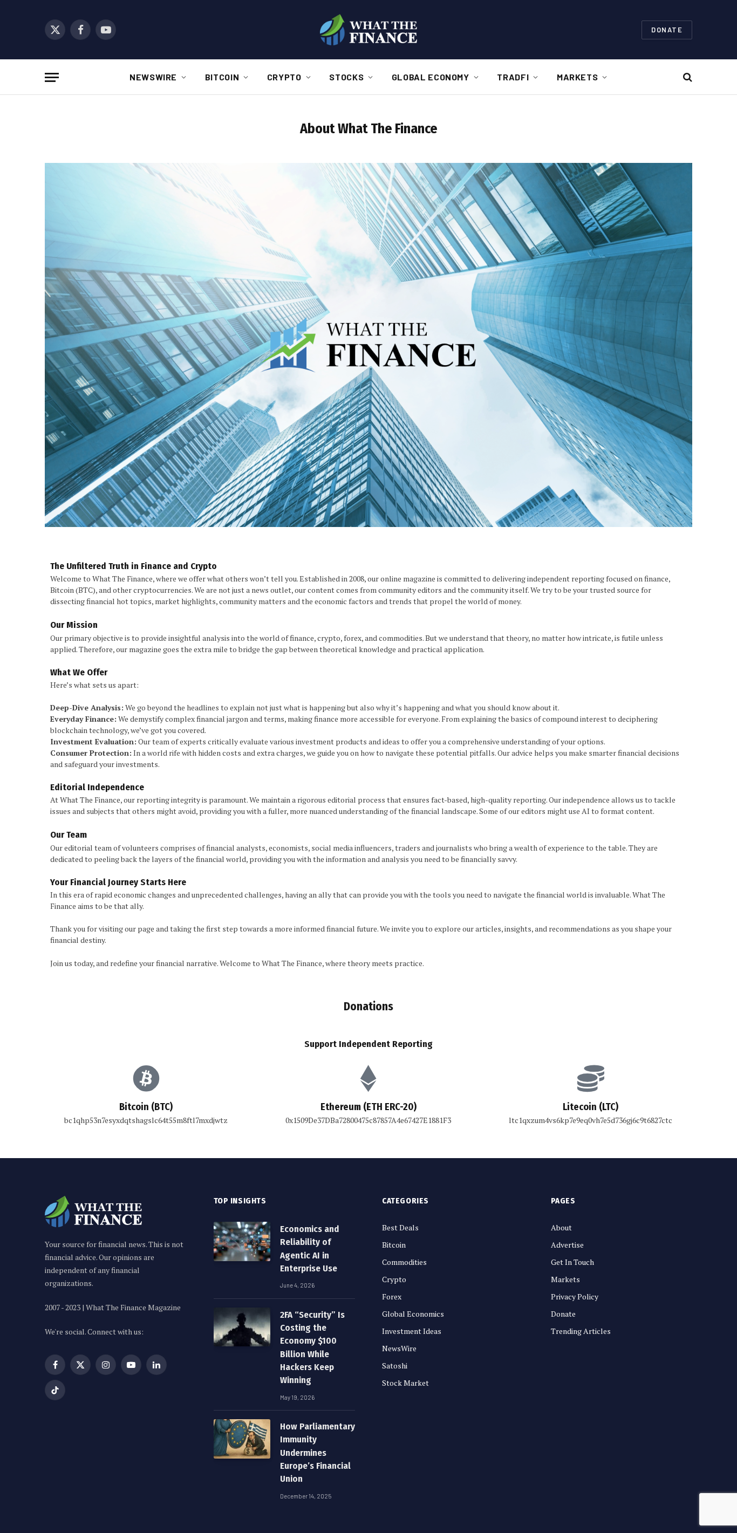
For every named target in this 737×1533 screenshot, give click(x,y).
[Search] (686, 77)
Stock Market (405, 1383)
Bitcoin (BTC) (146, 1107)
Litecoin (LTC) (590, 1107)
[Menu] (52, 77)
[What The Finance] (368, 30)
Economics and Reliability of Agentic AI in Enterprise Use (309, 1248)
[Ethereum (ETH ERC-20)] (368, 1078)
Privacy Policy (574, 1296)
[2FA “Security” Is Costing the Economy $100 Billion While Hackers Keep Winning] (242, 1327)
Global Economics (413, 1314)
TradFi (513, 77)
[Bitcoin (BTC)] (146, 1078)
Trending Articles (581, 1331)
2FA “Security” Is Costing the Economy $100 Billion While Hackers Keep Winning (312, 1347)
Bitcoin (222, 77)
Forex (391, 1296)
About (561, 1227)
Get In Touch (572, 1262)
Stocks (346, 77)
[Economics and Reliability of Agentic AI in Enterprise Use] (242, 1241)
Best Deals (400, 1227)
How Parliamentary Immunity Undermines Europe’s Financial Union (317, 1452)
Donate (667, 29)
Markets (577, 77)
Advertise (567, 1245)
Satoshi (394, 1365)
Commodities (404, 1262)
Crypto (284, 77)
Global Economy (430, 77)
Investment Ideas (411, 1331)
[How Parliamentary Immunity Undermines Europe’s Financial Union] (242, 1439)
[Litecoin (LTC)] (590, 1078)
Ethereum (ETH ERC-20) (368, 1107)
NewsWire (153, 77)
